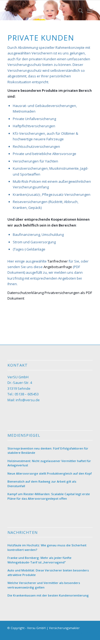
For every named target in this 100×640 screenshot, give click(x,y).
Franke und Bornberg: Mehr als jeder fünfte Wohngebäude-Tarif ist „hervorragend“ (39, 560)
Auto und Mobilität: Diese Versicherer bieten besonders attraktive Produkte (48, 572)
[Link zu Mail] (89, 633)
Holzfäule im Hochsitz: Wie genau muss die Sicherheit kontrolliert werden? (46, 547)
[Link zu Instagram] (81, 633)
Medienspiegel (23, 435)
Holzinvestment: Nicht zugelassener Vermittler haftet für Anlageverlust (49, 463)
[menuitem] (78, 10)
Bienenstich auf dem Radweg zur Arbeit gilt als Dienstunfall (41, 483)
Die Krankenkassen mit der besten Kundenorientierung (48, 595)
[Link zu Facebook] (73, 633)
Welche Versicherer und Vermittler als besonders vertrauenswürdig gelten (43, 585)
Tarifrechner (57, 261)
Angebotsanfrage (57, 266)
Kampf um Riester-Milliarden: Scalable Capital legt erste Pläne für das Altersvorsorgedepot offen (48, 496)
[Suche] (78, 10)
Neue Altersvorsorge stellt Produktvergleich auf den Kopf (49, 473)
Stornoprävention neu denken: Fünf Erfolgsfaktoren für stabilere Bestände (47, 450)
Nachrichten (22, 532)
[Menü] (90, 10)
